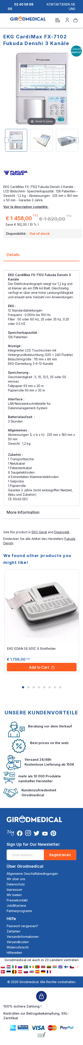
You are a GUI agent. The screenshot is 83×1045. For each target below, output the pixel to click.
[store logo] (28, 20)
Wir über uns (16, 879)
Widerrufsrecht (18, 947)
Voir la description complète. (25, 207)
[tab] (41, 256)
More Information (23, 512)
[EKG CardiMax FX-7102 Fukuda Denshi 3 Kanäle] (16, 140)
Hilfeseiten (14, 952)
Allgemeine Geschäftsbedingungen (32, 873)
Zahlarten (13, 931)
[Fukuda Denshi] (41, 173)
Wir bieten (14, 895)
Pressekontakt (17, 900)
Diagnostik (61, 532)
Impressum (14, 889)
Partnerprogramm (19, 911)
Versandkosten (18, 942)
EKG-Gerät (39, 532)
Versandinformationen (23, 936)
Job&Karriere (16, 905)
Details (13, 254)
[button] (23, 687)
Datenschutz (16, 884)
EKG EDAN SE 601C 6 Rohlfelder (31, 648)
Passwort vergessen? (22, 926)
